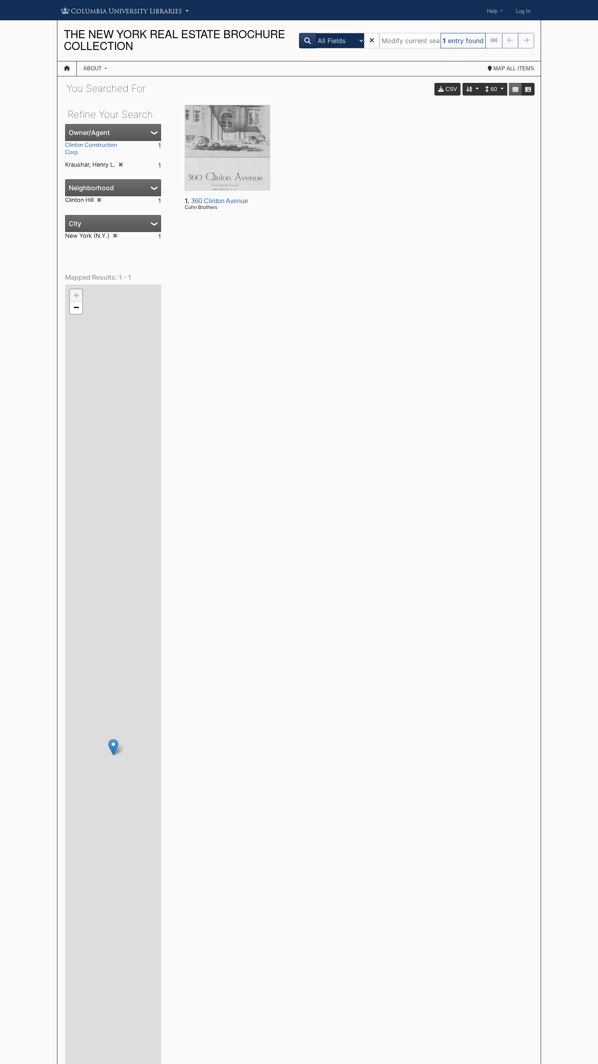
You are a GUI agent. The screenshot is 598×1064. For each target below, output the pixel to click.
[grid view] (515, 89)
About (93, 68)
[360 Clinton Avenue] (113, 747)
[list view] (528, 89)
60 (494, 89)
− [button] (76, 307)
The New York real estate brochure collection (174, 40)
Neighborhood (91, 188)
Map (513, 68)
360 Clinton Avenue (219, 201)
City (75, 223)
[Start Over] (372, 40)
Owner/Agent (89, 132)
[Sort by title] (473, 89)
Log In (523, 11)
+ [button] (76, 295)
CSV (450, 89)
